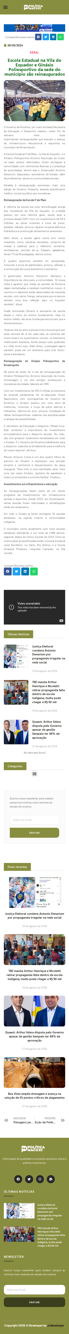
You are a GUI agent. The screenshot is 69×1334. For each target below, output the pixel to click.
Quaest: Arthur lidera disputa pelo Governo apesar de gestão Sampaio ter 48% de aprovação (47, 729)
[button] (5, 7)
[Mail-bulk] (51, 1179)
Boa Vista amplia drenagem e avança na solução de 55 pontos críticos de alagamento (34, 1095)
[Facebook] (18, 1179)
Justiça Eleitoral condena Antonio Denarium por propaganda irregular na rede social (48, 654)
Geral (34, 52)
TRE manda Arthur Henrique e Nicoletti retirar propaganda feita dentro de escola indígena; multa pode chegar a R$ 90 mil (48, 692)
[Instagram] (40, 1179)
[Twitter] (29, 1179)
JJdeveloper (55, 1325)
